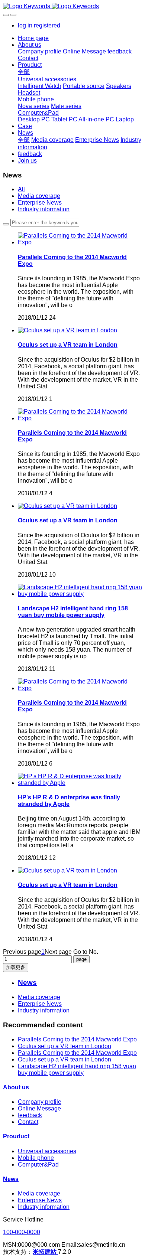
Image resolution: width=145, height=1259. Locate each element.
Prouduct (16, 1136)
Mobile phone (36, 1158)
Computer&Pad (38, 1164)
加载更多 (15, 967)
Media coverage (39, 196)
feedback (30, 1115)
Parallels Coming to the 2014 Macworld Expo (77, 1039)
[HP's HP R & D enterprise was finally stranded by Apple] (80, 783)
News (11, 1179)
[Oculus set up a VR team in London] (67, 330)
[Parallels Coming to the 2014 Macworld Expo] (80, 242)
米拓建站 (45, 1252)
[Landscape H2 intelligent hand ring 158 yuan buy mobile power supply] (80, 594)
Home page (33, 38)
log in (25, 25)
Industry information (44, 209)
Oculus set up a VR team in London (64, 1046)
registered (47, 25)
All (21, 189)
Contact (28, 1122)
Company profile (39, 1102)
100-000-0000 (21, 1232)
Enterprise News (40, 202)
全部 (24, 72)
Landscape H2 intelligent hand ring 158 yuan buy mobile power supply (77, 1069)
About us (16, 1087)
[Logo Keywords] (72, 6)
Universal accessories (47, 1151)
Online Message (39, 1108)
